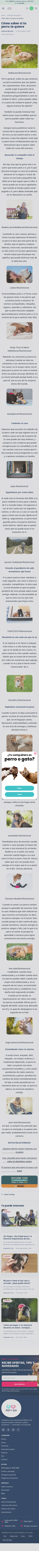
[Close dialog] (35, 754)
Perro (19, 788)
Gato (19, 794)
